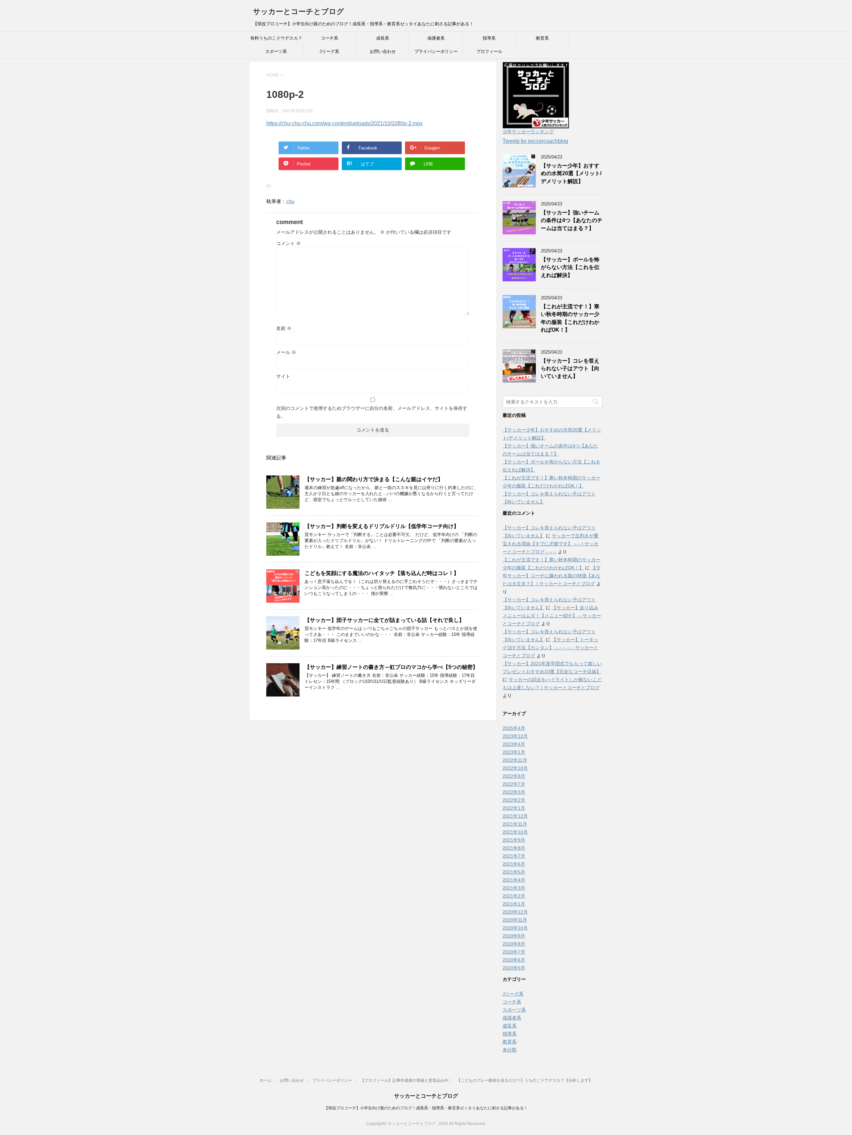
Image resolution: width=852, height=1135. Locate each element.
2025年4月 (514, 728)
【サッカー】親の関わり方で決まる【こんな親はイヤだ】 (374, 479)
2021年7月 (514, 856)
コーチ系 (329, 38)
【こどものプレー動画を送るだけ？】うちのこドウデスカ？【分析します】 (524, 1080)
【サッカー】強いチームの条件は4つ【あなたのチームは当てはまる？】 (571, 220)
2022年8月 (514, 776)
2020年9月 (514, 936)
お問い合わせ (383, 51)
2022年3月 (514, 792)
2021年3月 (514, 888)
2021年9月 (514, 840)
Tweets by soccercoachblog (535, 141)
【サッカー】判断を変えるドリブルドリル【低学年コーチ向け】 (382, 526)
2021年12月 (515, 816)
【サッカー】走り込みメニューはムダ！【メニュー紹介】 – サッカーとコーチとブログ (552, 615)
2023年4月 (514, 744)
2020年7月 (514, 952)
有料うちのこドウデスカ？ (276, 38)
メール (286, 352)
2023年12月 (515, 736)
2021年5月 (514, 872)
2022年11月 (515, 760)
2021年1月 (514, 904)
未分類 (510, 1049)
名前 (284, 328)
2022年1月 (514, 808)
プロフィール (489, 51)
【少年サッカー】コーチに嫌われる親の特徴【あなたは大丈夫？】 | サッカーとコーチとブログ (551, 575)
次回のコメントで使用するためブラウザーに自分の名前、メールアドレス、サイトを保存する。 (371, 412)
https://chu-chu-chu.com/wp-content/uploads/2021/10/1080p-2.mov (344, 123)
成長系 (382, 38)
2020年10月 (515, 928)
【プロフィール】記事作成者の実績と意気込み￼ (404, 1080)
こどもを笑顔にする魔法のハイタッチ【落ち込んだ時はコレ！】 (382, 573)
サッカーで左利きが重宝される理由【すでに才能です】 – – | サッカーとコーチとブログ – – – (550, 543)
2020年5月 (514, 968)
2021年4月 (514, 880)
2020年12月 (515, 912)
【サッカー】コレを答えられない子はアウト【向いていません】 (570, 368)
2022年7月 (514, 784)
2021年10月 (515, 832)
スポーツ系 (276, 51)
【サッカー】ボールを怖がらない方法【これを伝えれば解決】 (570, 267)
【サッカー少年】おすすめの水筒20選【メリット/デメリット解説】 (571, 173)
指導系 (489, 38)
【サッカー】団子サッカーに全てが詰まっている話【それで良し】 (384, 620)
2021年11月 (515, 824)
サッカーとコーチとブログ (298, 11)
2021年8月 (514, 848)
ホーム (266, 1080)
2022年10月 (515, 768)
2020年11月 (515, 920)
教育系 (542, 38)
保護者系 (436, 38)
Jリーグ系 (329, 51)
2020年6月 (514, 960)
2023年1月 (514, 752)
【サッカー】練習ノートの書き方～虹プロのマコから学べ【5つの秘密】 (391, 667)
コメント (288, 243)
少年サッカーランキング (528, 131)
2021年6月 (514, 864)
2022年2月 (514, 800)
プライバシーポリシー (436, 51)
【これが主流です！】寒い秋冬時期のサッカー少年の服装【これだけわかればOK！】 (570, 318)
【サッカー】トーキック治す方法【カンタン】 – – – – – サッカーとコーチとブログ (550, 647)
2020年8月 (514, 944)
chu (290, 201)
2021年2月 (514, 896)
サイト (283, 376)
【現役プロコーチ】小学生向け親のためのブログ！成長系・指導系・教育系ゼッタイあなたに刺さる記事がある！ (426, 1108)
